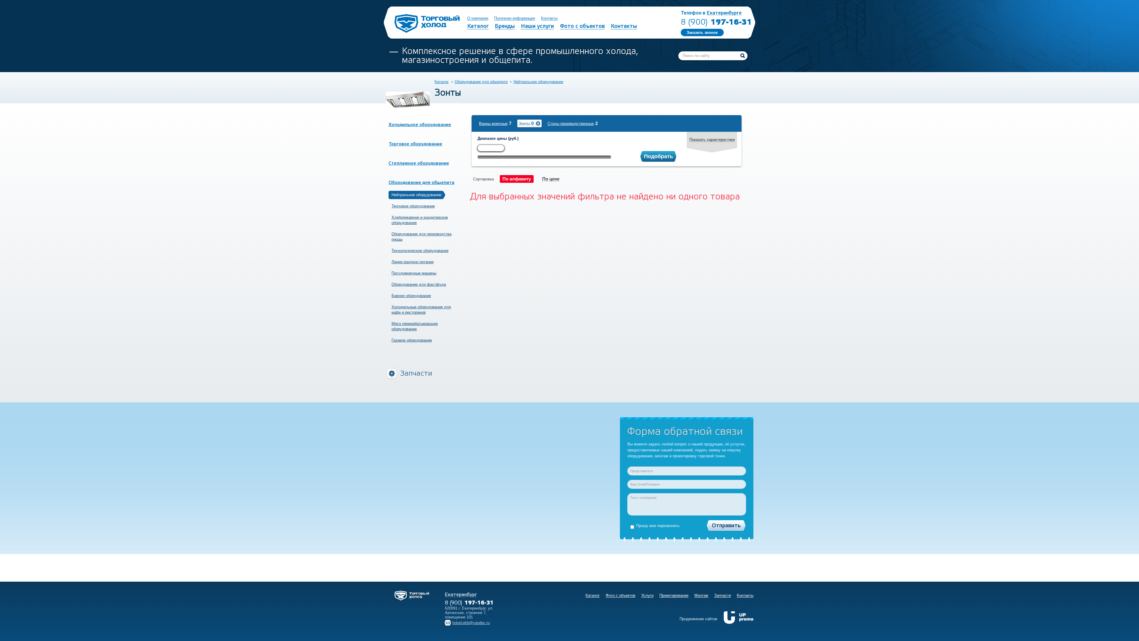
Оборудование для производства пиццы (421, 237)
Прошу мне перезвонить (658, 525)
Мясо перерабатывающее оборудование (415, 326)
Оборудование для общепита (481, 82)
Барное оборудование (411, 295)
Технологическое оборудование (420, 250)
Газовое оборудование (412, 340)
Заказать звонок (702, 32)
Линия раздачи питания (413, 262)
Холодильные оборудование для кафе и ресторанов (421, 310)
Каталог (442, 82)
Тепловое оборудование (413, 206)
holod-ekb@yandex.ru (471, 623)
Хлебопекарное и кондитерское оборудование (420, 220)
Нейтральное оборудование (538, 82)
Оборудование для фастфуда (419, 284)
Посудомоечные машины (414, 273)
